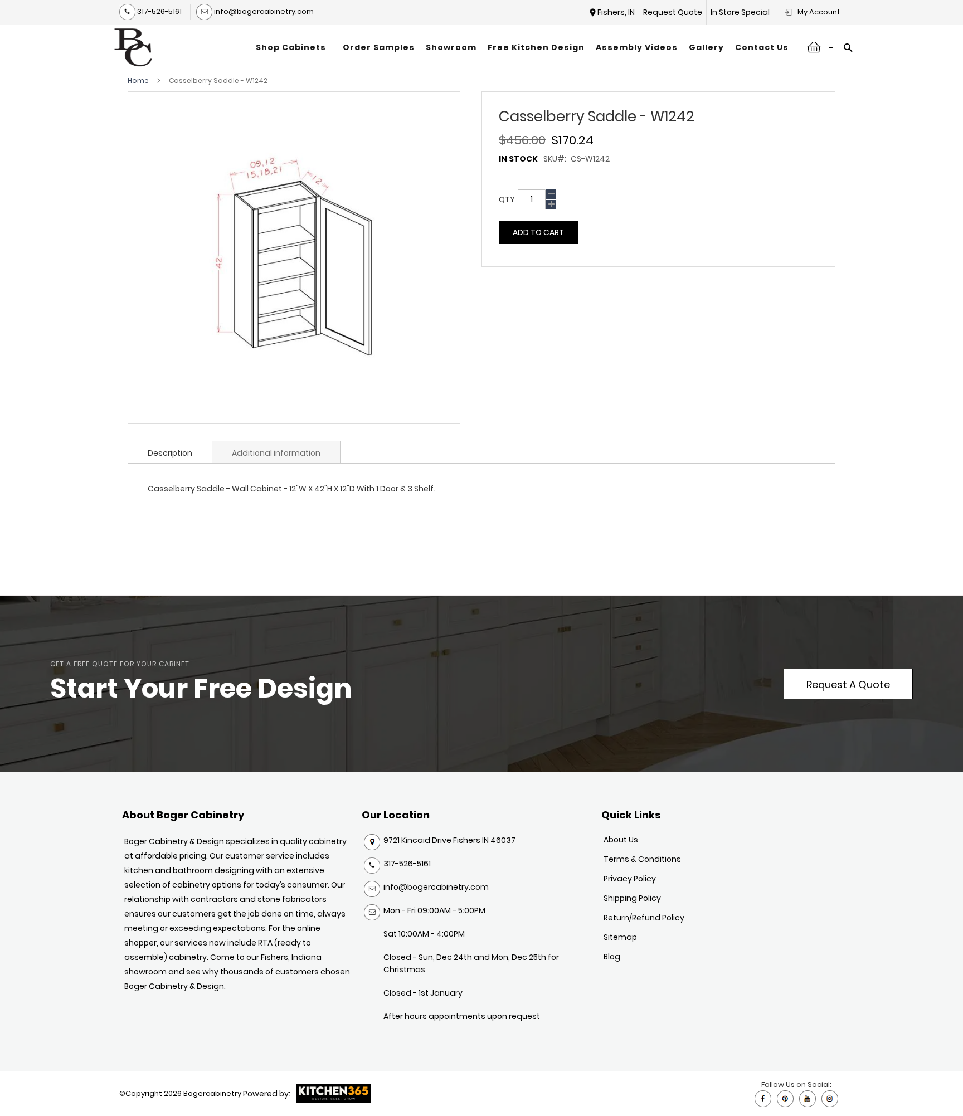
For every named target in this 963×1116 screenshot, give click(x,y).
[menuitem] (293, 47)
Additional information (276, 453)
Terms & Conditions (642, 859)
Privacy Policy (630, 878)
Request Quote (672, 12)
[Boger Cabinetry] (133, 47)
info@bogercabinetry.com (263, 11)
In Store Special (740, 12)
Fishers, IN (616, 12)
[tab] (170, 452)
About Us (621, 839)
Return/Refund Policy (644, 917)
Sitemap (620, 937)
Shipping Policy (632, 898)
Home (138, 80)
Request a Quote (848, 684)
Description (170, 453)
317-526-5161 (158, 11)
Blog (612, 956)
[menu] (522, 47)
